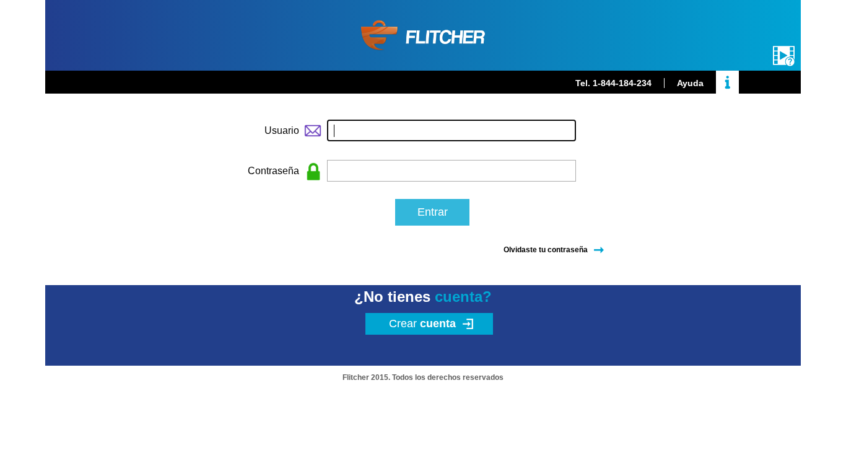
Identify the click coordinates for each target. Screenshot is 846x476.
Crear (422, 323)
